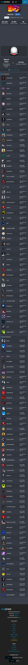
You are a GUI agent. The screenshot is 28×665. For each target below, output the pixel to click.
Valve (19, 617)
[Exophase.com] (6, 2)
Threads (14, 645)
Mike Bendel (16, 613)
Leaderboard (13, 17)
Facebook (14, 649)
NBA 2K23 (10, 14)
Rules (14, 626)
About (14, 628)
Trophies (7, 17)
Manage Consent (14, 634)
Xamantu (16, 615)
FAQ (14, 623)
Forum (21, 17)
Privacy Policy (14, 636)
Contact (14, 630)
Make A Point (6, 60)
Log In (25, 2)
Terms (14, 638)
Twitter (14, 647)
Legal (14, 632)
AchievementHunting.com (14, 651)
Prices (18, 17)
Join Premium (14, 640)
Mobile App (14, 624)
